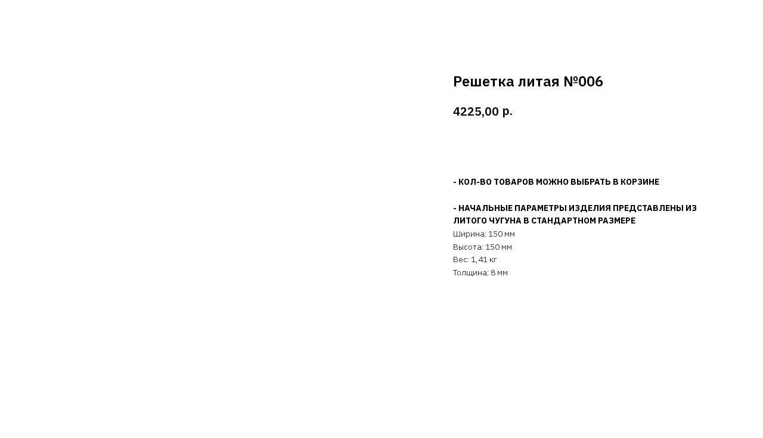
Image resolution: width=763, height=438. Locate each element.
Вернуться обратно (61, 18)
